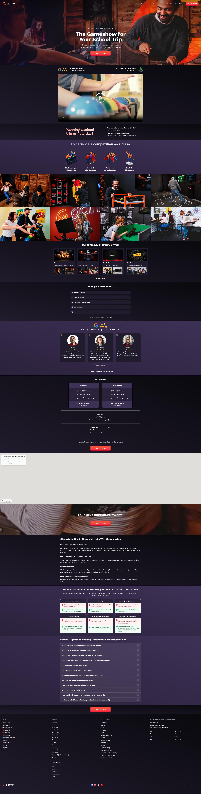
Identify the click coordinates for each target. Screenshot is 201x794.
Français (7, 735)
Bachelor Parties (106, 735)
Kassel (54, 742)
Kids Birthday (105, 740)
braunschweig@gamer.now (159, 727)
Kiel (53, 745)
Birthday (103, 742)
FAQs (162, 4)
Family (103, 732)
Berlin (54, 725)
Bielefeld (55, 727)
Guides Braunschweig (108, 758)
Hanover (54, 740)
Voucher (169, 4)
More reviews (100, 365)
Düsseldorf (55, 735)
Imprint (5, 748)
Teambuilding (105, 748)
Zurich (54, 776)
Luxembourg (56, 762)
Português (7, 732)
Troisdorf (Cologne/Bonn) (60, 755)
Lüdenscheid (56, 750)
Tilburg (54, 767)
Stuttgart (55, 752)
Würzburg (55, 757)
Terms (5, 745)
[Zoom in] (198, 455)
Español (7, 730)
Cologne (54, 747)
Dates (103, 737)
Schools (103, 745)
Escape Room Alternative (109, 755)
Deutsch (7, 725)
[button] (101, 475)
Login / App (6, 722)
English (179, 4)
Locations (153, 4)
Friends (103, 730)
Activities (143, 4)
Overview (104, 722)
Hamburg (55, 737)
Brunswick (55, 730)
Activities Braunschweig (109, 753)
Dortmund (55, 732)
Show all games (100, 278)
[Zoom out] (198, 458)
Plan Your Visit (101, 53)
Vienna (54, 771)
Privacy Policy (7, 742)
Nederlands (8, 727)
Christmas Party (106, 750)
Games (103, 725)
